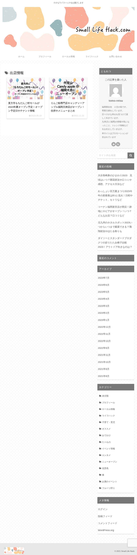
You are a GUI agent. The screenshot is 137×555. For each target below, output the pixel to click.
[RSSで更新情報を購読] (118, 144)
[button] (131, 155)
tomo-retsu (116, 100)
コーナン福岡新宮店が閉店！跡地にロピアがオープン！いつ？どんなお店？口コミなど (115, 211)
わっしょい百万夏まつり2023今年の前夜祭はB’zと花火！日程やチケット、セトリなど (115, 195)
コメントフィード (107, 523)
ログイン (103, 509)
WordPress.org (106, 530)
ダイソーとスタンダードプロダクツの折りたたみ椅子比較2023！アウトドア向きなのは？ (115, 242)
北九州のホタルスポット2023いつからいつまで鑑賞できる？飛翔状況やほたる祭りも (115, 227)
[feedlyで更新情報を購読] (113, 144)
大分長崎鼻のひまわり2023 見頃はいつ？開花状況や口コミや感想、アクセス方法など (115, 179)
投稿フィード (105, 516)
